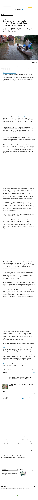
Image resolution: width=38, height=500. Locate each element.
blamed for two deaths (20, 116)
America (4, 393)
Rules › (34, 372)
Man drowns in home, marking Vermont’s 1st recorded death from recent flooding (20, 378)
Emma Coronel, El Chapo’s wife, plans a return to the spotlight (11, 455)
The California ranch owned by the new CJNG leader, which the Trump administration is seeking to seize (18, 450)
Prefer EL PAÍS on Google (32, 68)
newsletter (4, 469)
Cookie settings (21, 491)
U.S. (2, 14)
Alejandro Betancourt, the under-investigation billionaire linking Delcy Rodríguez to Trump (16, 453)
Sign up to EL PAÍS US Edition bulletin (10, 369)
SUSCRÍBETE (30, 7)
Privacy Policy (17, 491)
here (23, 398)
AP (19, 65)
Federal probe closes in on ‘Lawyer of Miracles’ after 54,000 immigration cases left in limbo (19, 443)
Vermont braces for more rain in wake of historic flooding (21, 385)
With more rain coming (9, 347)
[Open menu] (2, 9)
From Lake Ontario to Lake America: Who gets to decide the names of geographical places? (19, 439)
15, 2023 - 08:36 (19, 66)
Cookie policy (24, 491)
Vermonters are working (9, 73)
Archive (21, 469)
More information (5, 398)
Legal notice (13, 491)
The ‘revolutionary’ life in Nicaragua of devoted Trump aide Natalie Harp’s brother (14, 457)
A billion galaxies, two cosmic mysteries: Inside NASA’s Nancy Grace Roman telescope (18, 441)
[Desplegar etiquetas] (34, 393)
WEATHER (4, 19)
